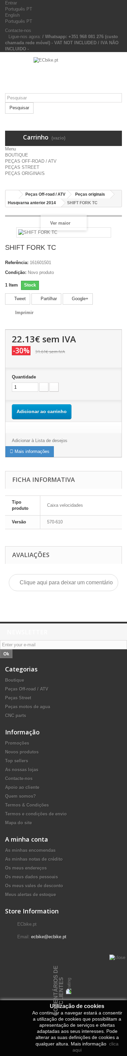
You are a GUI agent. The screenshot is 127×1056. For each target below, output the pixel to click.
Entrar (11, 2)
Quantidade (24, 376)
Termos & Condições (27, 805)
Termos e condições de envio (36, 813)
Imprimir (24, 312)
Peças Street (18, 697)
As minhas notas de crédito (34, 859)
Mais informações (31, 451)
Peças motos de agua (27, 706)
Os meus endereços (26, 868)
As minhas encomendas (30, 850)
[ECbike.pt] (63, 75)
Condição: (15, 272)
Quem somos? (20, 796)
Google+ (79, 298)
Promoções (17, 743)
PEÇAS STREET (22, 167)
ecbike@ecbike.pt (48, 936)
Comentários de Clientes (58, 990)
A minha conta (26, 839)
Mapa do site (18, 822)
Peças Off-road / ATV (26, 689)
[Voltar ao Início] (12, 194)
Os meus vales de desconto (34, 885)
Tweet (19, 298)
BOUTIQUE (16, 155)
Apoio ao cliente (22, 787)
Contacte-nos (18, 30)
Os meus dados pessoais (31, 876)
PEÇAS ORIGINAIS (25, 173)
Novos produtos (22, 751)
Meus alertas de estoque (30, 894)
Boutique (14, 680)
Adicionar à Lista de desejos (39, 440)
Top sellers (16, 760)
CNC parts (15, 715)
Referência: (16, 262)
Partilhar (48, 298)
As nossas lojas (21, 769)
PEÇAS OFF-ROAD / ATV (31, 161)
